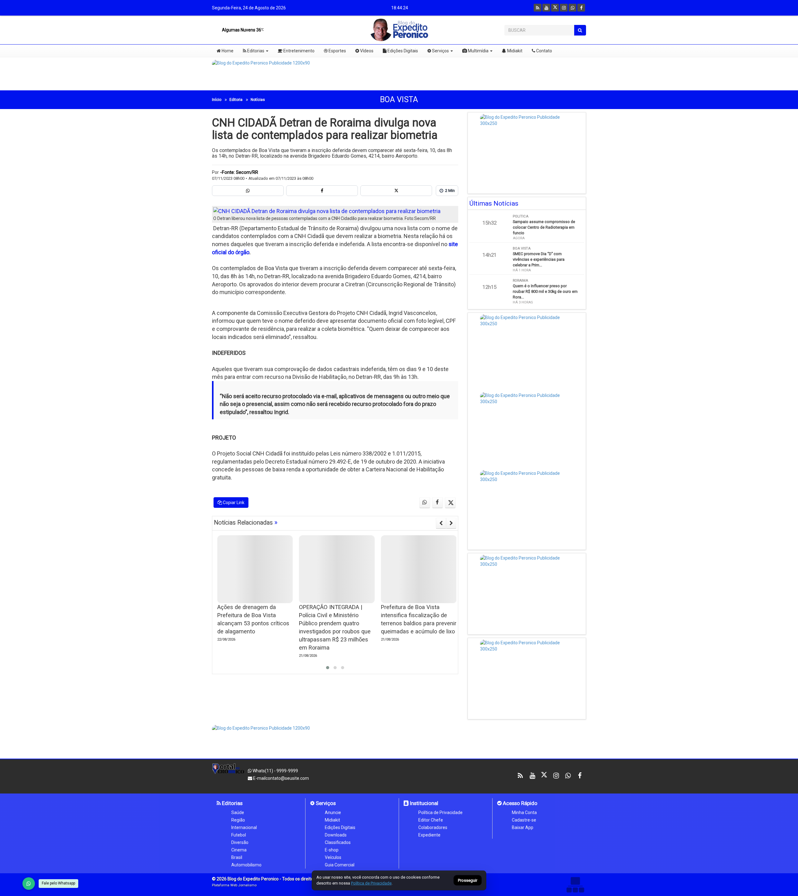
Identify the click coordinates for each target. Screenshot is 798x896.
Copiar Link (233, 502)
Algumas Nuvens (241, 29)
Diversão (239, 842)
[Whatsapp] (572, 8)
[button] (327, 668)
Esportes (337, 50)
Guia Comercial (339, 864)
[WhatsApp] (28, 883)
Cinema (239, 849)
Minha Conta (524, 812)
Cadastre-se (524, 819)
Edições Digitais (402, 50)
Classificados (338, 842)
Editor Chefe (430, 819)
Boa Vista (399, 99)
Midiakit (514, 50)
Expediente (429, 834)
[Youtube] (546, 8)
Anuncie (333, 812)
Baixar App (522, 827)
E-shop (332, 849)
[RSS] (537, 8)
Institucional (423, 803)
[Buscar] (580, 30)
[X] (555, 8)
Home (227, 50)
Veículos (333, 857)
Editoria (236, 100)
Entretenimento (298, 50)
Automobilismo (246, 864)
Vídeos (366, 50)
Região (238, 819)
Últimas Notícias (493, 203)
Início (216, 100)
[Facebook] (581, 8)
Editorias (255, 50)
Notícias (258, 100)
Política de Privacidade (440, 812)
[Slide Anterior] (441, 523)
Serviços (440, 50)
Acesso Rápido (519, 803)
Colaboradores (432, 827)
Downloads (336, 834)
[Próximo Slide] (451, 523)
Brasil (236, 857)
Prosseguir (467, 880)
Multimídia (477, 50)
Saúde (237, 812)
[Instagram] (564, 8)
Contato (543, 50)
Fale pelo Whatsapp (58, 883)
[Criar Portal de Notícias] (575, 884)
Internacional (244, 827)
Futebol (238, 834)
